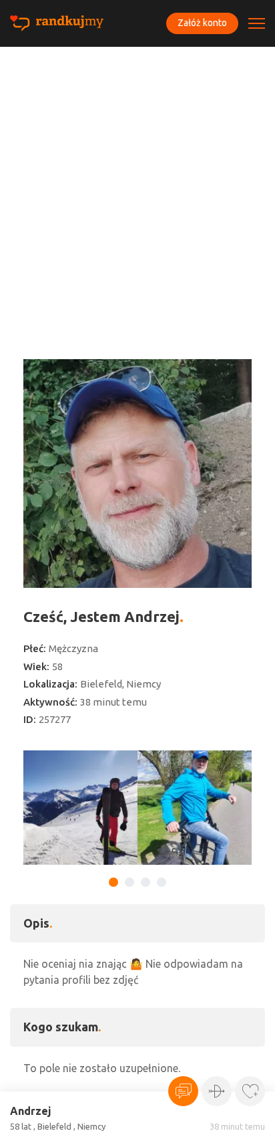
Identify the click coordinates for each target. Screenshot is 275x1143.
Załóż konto (202, 22)
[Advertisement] (137, 191)
